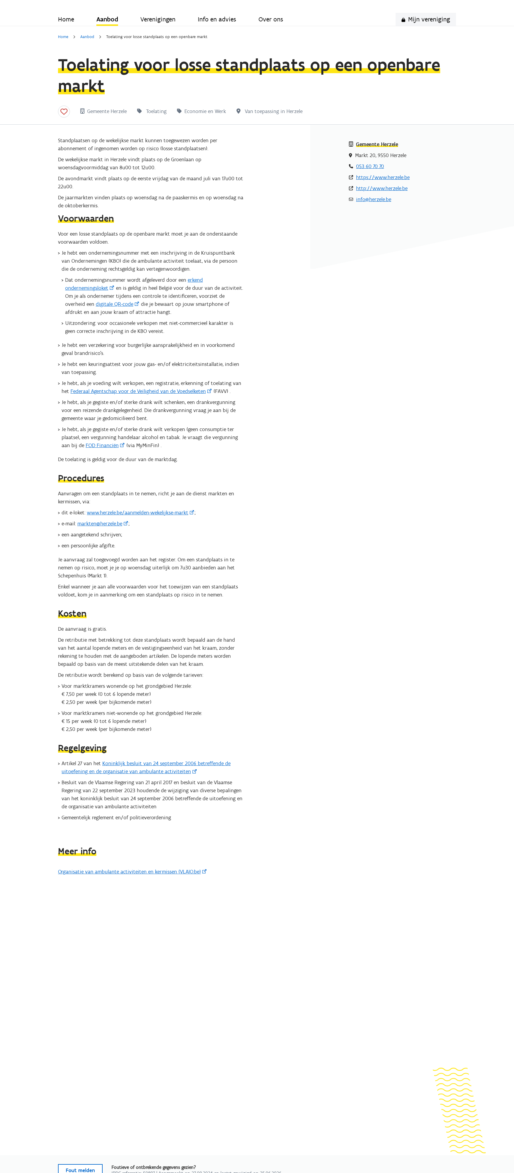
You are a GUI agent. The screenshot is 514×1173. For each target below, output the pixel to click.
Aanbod (87, 37)
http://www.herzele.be (382, 188)
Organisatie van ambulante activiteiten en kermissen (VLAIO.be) (129, 871)
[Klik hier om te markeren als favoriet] (64, 112)
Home (63, 37)
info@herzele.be (373, 199)
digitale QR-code (114, 304)
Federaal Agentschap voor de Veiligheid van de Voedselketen (138, 391)
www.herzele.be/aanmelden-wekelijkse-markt (137, 512)
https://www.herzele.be (383, 177)
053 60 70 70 (370, 166)
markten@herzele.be (99, 523)
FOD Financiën (102, 445)
